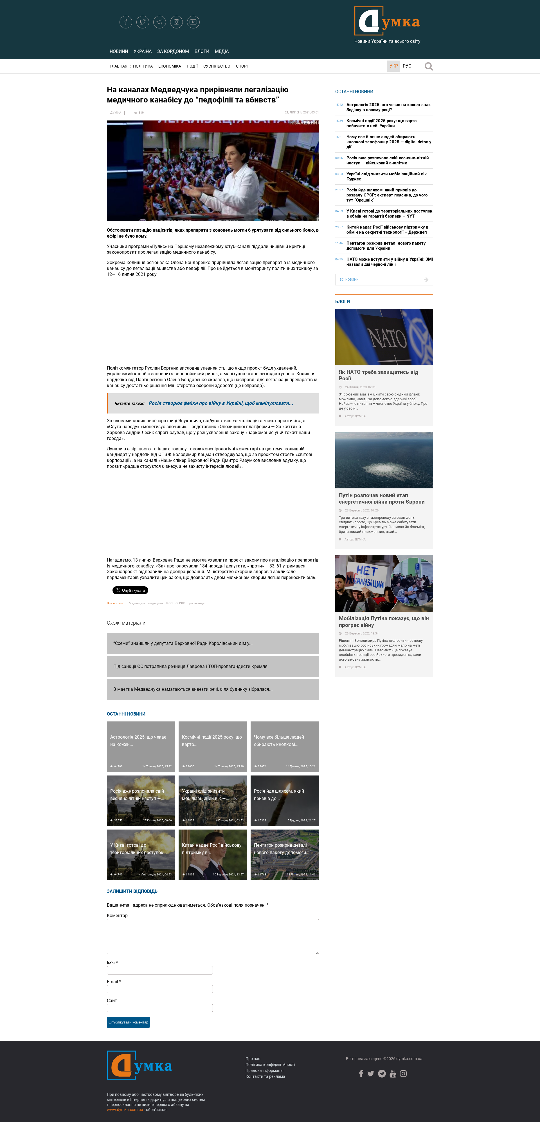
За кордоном (173, 51)
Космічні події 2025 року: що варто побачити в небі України (381, 123)
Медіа (222, 51)
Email (114, 981)
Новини (119, 51)
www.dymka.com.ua (125, 1109)
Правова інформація (265, 1070)
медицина (155, 603)
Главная (118, 66)
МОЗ (169, 603)
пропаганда (196, 603)
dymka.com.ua (408, 1058)
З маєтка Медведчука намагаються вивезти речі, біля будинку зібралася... (193, 689)
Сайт (112, 1000)
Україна (143, 51)
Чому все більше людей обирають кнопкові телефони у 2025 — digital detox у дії (388, 141)
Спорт (242, 66)
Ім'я (112, 962)
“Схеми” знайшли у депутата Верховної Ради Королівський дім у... (183, 643)
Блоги (202, 51)
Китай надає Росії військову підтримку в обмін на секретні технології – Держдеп (387, 230)
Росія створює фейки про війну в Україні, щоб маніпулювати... (220, 403)
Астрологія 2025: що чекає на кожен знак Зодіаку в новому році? (388, 107)
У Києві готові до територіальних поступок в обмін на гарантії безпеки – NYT (389, 214)
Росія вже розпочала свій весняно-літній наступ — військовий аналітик (387, 160)
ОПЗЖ (180, 603)
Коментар (117, 915)
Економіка (169, 66)
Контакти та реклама (265, 1076)
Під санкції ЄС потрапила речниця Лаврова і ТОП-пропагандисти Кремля (190, 666)
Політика (143, 66)
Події (192, 66)
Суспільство (216, 66)
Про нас (253, 1058)
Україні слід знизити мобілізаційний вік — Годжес (388, 176)
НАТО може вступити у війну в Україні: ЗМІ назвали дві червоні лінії (389, 262)
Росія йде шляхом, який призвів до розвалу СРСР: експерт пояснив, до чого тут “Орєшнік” (387, 195)
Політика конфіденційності (270, 1064)
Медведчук (137, 603)
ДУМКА (115, 113)
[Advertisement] (213, 321)
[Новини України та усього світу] (387, 32)
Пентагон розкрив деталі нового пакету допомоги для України (386, 246)
